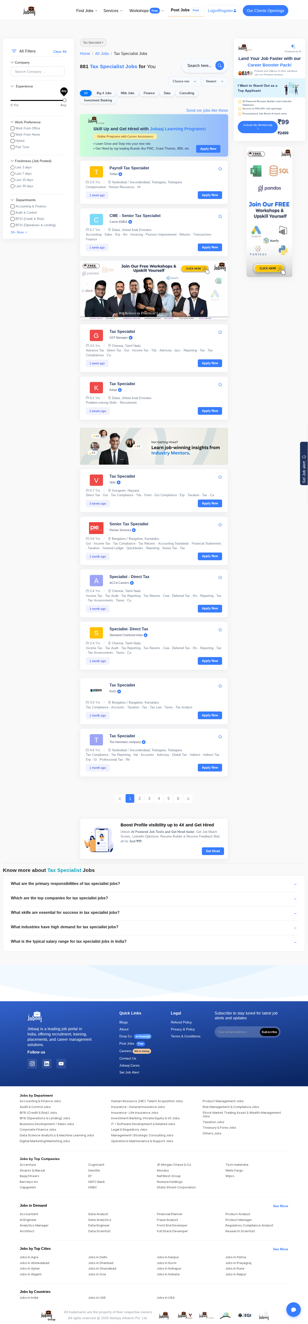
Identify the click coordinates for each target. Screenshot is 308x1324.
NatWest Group (169, 1176)
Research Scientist (240, 1231)
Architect (27, 1231)
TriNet (113, 174)
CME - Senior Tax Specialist (134, 215)
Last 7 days (23, 173)
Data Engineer (99, 1225)
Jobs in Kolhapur (169, 1269)
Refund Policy (181, 1022)
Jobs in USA (166, 1298)
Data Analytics (99, 1220)
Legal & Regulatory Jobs (129, 1130)
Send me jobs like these (207, 110)
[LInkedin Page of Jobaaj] (46, 1063)
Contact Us (127, 1058)
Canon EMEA (118, 222)
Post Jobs (185, 9)
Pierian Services (120, 530)
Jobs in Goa (97, 1274)
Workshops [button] (143, 10)
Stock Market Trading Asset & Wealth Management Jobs (242, 1114)
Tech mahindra (236, 1165)
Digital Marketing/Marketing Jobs (45, 1141)
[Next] (187, 798)
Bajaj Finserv (29, 1176)
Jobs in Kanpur (168, 1257)
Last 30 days (24, 186)
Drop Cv (134, 1036)
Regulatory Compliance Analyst (249, 1225)
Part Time (22, 147)
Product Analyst (237, 1214)
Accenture (28, 1165)
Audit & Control (26, 212)
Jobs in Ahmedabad (34, 1263)
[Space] (34, 1017)
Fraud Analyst (167, 1220)
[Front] (29, 10)
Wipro (229, 1176)
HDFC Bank (96, 1182)
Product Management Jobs (223, 1101)
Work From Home (27, 134)
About (123, 1029)
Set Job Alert (129, 1072)
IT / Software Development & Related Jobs (143, 1124)
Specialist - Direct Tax (129, 576)
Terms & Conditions (185, 1036)
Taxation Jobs (213, 1122)
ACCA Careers (119, 583)
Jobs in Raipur (235, 1274)
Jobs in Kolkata (168, 1274)
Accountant (29, 1214)
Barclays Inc (29, 1182)
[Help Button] (293, 1309)
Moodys (163, 1170)
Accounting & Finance (30, 206)
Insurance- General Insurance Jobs (138, 1107)
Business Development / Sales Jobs (47, 1124)
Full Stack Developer (172, 1231)
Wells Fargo (234, 1170)
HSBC (92, 1187)
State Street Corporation (176, 1187)
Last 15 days (24, 180)
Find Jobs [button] (84, 10)
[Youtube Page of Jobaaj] (61, 1063)
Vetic (112, 482)
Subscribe (269, 1032)
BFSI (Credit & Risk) (29, 219)
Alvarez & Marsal (32, 1170)
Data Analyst (98, 1214)
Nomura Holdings (170, 1182)
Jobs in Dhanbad (100, 1263)
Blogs (123, 1022)
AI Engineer (28, 1220)
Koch (112, 691)
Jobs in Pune (234, 1269)
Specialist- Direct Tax (128, 628)
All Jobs (102, 53)
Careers (134, 1051)
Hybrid (19, 141)
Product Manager (238, 1220)
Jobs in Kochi (166, 1263)
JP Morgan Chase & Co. (174, 1165)
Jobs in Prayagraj (238, 1263)
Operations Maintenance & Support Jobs (142, 1141)
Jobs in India (29, 1298)
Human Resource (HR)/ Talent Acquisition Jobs (147, 1101)
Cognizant (96, 1165)
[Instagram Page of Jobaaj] (32, 1063)
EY (90, 1176)
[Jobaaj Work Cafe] (264, 1314)
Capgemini (28, 1187)
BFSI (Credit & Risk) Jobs (38, 1113)
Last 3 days (23, 167)
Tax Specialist (122, 331)
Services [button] (110, 10)
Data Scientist (99, 1231)
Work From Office (27, 128)
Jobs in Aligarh (31, 1274)
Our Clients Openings (265, 10)
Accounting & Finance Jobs (40, 1101)
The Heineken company (125, 742)
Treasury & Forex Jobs (219, 1128)
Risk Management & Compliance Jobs (231, 1107)
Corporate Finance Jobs (38, 1130)
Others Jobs (212, 1133)
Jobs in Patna (235, 1257)
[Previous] (120, 798)
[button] (154, 884)
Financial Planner (170, 1214)
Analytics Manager (34, 1225)
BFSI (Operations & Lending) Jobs (45, 1118)
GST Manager (118, 337)
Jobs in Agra (29, 1257)
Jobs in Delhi (97, 1257)
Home (85, 53)
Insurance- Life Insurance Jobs (134, 1113)
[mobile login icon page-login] (220, 168)
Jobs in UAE (97, 1298)
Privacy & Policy (183, 1029)
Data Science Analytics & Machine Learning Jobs (57, 1135)
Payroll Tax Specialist (129, 167)
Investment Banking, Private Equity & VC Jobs (145, 1118)
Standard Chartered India (126, 635)
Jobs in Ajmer (30, 1269)
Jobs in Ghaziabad (102, 1269)
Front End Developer (172, 1225)
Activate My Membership (257, 125)
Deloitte (94, 1170)
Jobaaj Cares (129, 1065)
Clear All (59, 51)
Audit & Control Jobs (35, 1107)
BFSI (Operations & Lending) (35, 225)
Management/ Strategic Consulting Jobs (142, 1135)
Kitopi (113, 390)
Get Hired (213, 851)
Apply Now (208, 149)
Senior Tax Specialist (128, 523)
